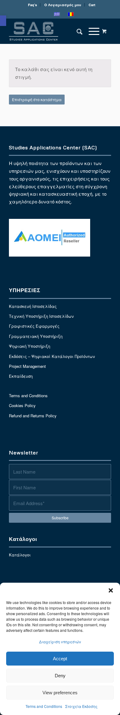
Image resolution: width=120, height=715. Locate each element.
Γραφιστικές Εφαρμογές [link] (34, 326)
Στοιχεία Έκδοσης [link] (81, 706)
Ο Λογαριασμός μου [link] (62, 4)
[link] (3, 20)
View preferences (60, 692)
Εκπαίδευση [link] (21, 376)
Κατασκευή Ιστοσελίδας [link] (33, 306)
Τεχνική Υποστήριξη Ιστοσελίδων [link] (41, 316)
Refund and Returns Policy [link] (33, 416)
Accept (60, 658)
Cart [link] (92, 4)
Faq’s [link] (32, 4)
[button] (111, 590)
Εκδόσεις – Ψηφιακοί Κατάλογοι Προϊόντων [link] (52, 356)
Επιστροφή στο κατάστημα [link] (37, 99)
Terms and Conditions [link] (44, 706)
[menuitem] (32, 4)
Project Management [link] (27, 366)
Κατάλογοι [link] (20, 555)
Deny (60, 675)
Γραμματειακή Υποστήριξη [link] (35, 336)
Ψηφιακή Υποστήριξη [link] (29, 346)
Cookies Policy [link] (22, 405)
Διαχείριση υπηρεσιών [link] (60, 641)
